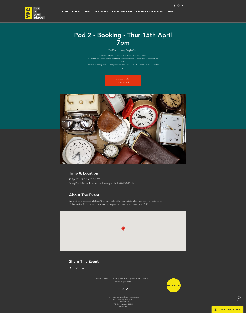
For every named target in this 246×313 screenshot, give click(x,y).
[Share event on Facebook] (70, 268)
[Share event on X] (76, 268)
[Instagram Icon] (178, 5)
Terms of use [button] (123, 306)
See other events (123, 81)
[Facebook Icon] (174, 5)
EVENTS (107, 278)
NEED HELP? (125, 278)
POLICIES (127, 282)
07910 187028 (124, 302)
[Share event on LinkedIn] (83, 268)
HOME (98, 278)
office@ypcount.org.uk (125, 299)
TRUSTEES (119, 282)
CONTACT (145, 278)
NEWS (114, 278)
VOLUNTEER (136, 278)
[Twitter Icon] (182, 5)
